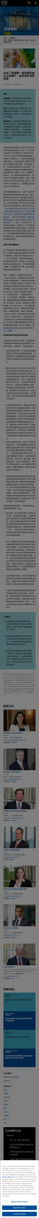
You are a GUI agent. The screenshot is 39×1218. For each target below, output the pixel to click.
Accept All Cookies (19, 1214)
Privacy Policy (7, 1177)
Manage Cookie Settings (19, 1201)
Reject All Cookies (19, 1208)
